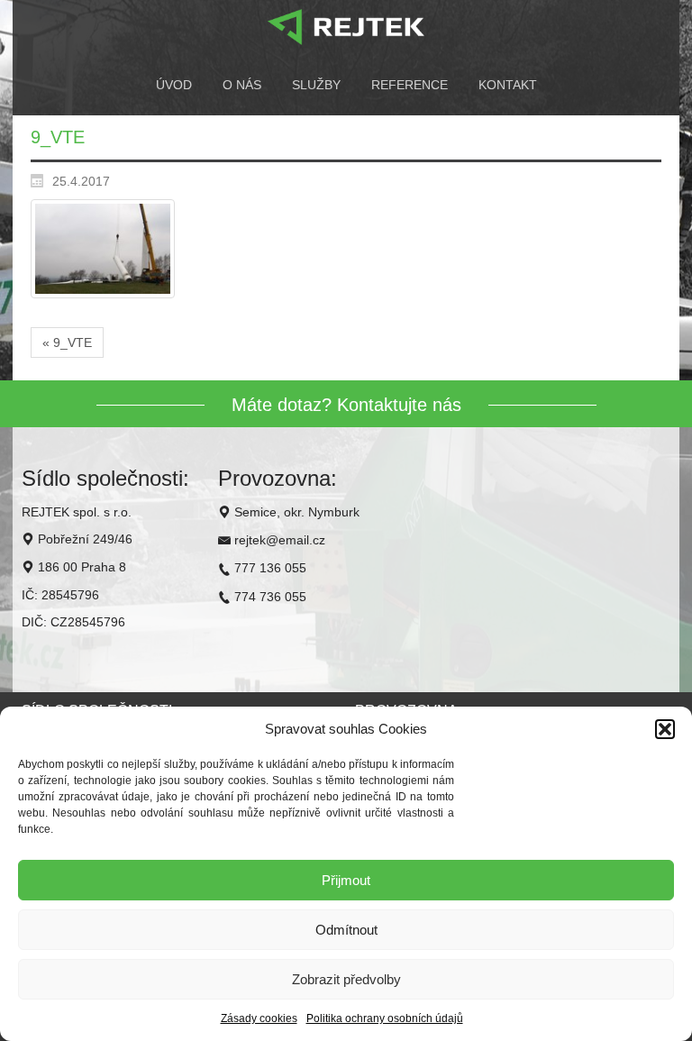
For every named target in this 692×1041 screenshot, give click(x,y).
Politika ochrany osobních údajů (384, 1018)
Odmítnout (346, 929)
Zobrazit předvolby (346, 979)
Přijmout (346, 880)
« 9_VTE (67, 342)
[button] (665, 729)
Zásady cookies (259, 1018)
